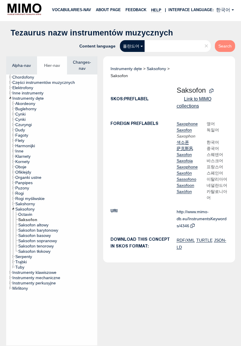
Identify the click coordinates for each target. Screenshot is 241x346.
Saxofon (184, 130)
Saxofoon (185, 185)
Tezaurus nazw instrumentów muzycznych (92, 32)
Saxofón (184, 173)
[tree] (51, 209)
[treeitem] (25, 77)
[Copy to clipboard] (211, 91)
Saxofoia (185, 160)
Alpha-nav (21, 65)
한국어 (223, 9)
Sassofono (186, 179)
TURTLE (204, 240)
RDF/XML (186, 240)
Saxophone (187, 123)
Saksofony (156, 68)
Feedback (135, 10)
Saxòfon (184, 191)
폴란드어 (131, 46)
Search (225, 46)
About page (108, 10)
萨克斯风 (185, 148)
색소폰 (183, 142)
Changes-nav (82, 65)
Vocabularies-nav (71, 10)
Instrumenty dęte (126, 68)
